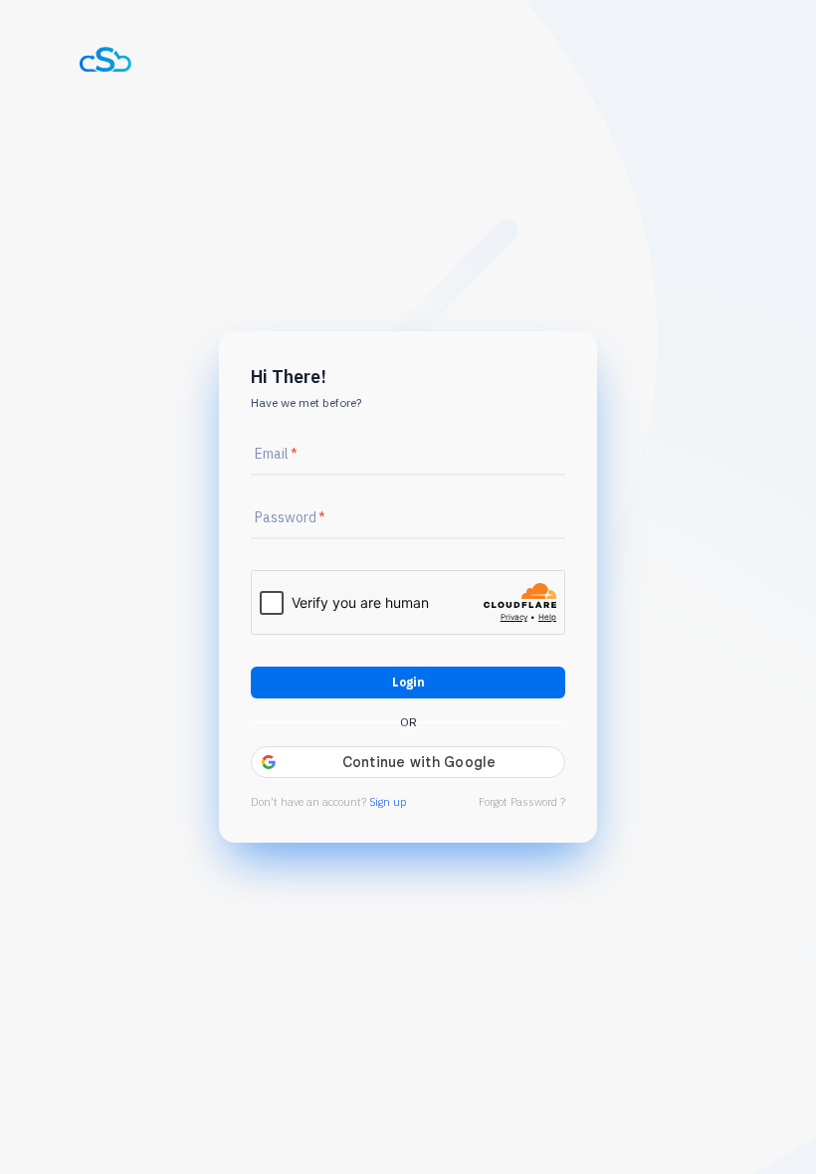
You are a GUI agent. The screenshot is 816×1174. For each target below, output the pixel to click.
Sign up (387, 802)
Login (408, 682)
